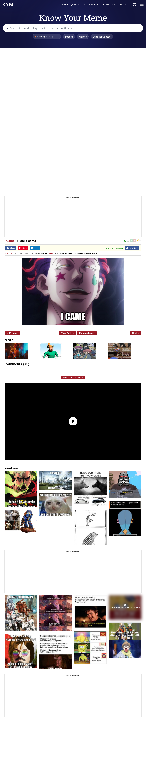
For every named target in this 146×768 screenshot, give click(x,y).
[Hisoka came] (73, 291)
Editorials (108, 4)
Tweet (36, 248)
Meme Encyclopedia (70, 4)
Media (92, 4)
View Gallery (67, 333)
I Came (10, 240)
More (123, 4)
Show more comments (73, 377)
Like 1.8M (133, 248)
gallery (50, 253)
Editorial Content (102, 36)
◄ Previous (12, 333)
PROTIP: (9, 253)
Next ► (135, 333)
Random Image (86, 333)
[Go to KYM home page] (7, 5)
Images (69, 36)
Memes (83, 36)
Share (12, 248)
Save (24, 248)
